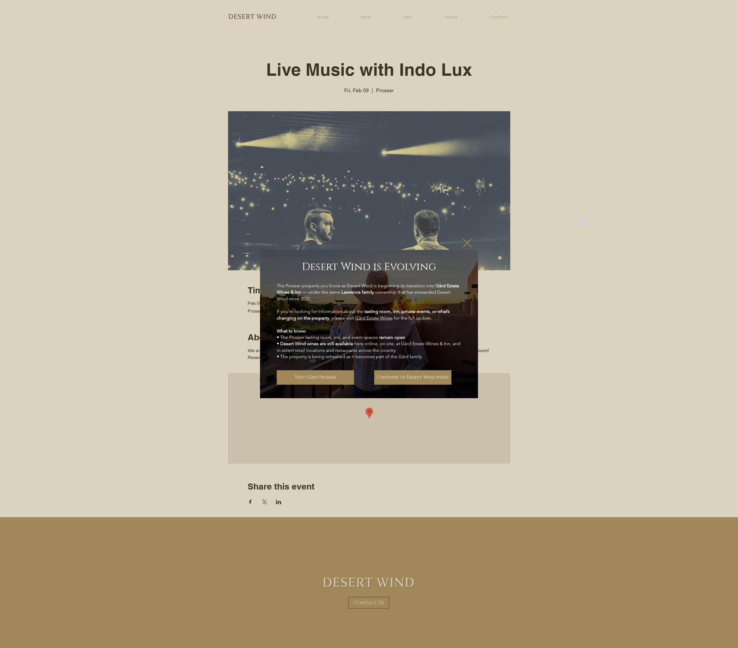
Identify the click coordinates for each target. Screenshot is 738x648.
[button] (583, 222)
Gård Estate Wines (374, 318)
